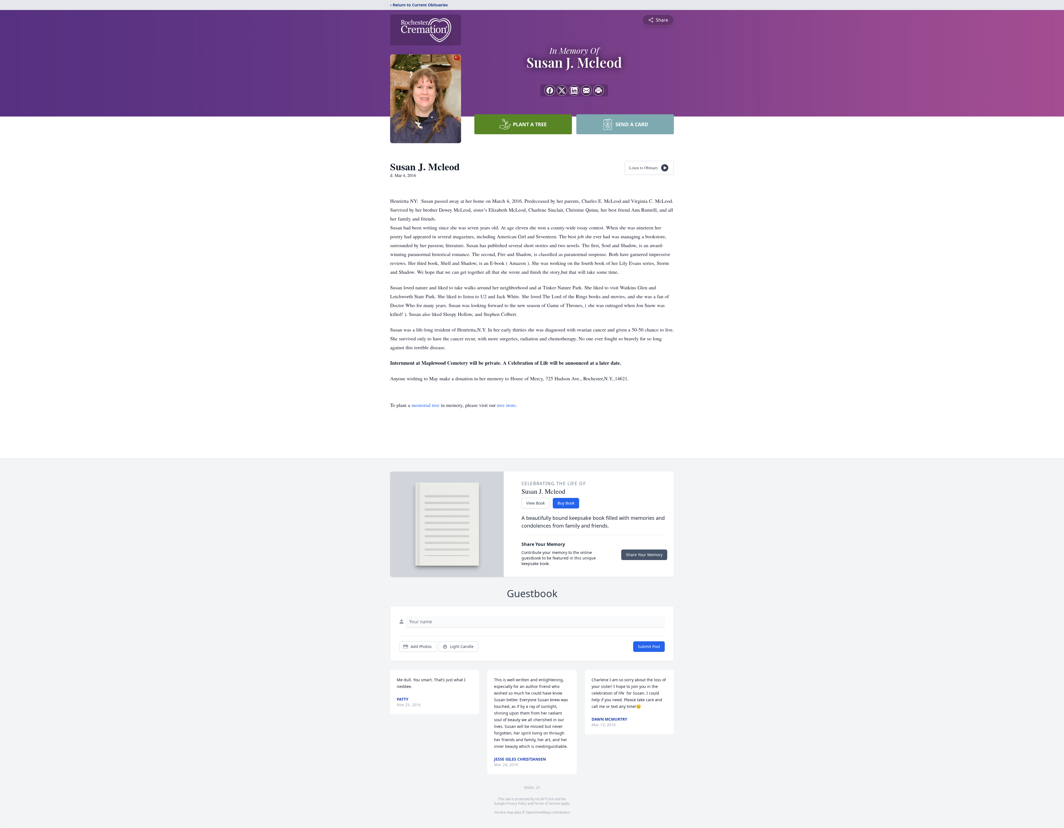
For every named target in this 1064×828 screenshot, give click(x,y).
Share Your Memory (644, 554)
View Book (535, 503)
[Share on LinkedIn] (574, 90)
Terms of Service (547, 803)
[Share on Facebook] (550, 90)
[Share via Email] (586, 90)
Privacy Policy (516, 803)
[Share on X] (562, 90)
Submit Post (649, 646)
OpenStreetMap (538, 812)
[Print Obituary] (598, 90)
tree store (506, 405)
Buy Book (565, 503)
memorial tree (425, 405)
